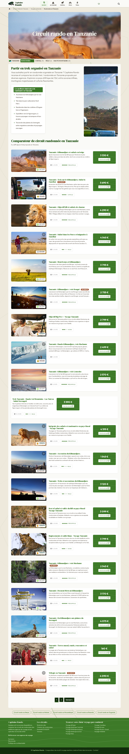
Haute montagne (62, 61)
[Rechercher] (119, 4)
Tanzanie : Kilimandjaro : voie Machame (65, 564)
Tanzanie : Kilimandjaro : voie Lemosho (65, 371)
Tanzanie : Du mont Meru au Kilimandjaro (66, 590)
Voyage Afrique (71, 725)
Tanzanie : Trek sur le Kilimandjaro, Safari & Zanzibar (67, 180)
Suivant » (69, 700)
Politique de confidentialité (16, 743)
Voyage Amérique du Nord (74, 729)
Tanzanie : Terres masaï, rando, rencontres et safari (68, 646)
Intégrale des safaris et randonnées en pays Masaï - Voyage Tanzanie (69, 427)
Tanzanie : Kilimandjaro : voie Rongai (68, 289)
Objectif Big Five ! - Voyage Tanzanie (64, 316)
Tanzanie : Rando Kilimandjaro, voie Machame (68, 344)
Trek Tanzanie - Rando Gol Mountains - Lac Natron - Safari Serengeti (33, 400)
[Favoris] (44, 152)
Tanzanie (15, 61)
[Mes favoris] (99, 4)
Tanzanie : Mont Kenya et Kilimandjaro (65, 262)
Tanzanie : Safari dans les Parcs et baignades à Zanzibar (68, 235)
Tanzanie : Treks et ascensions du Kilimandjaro (68, 481)
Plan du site (11, 741)
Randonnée (27, 61)
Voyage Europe (99, 727)
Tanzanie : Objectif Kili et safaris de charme (67, 207)
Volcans (39, 731)
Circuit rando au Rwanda (85, 712)
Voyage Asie (70, 734)
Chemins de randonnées (45, 727)
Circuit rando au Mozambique (63, 712)
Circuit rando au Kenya (21, 712)
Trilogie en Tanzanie (61, 673)
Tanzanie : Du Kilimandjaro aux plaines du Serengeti (66, 619)
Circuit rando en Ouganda (106, 712)
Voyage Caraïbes (100, 725)
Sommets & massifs (43, 729)
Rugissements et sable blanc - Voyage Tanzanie (68, 536)
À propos (11, 739)
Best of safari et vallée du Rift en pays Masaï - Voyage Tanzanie (67, 509)
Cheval (39, 61)
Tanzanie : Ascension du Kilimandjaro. (65, 453)
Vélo (49, 61)
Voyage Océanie (99, 731)
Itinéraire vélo (41, 725)
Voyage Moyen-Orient (101, 729)
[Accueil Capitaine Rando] (9, 9)
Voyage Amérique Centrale (74, 727)
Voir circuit (103, 159)
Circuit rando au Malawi (41, 712)
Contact (95, 750)
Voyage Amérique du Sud (73, 731)
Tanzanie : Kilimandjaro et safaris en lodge (66, 152)
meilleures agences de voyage (17, 729)
